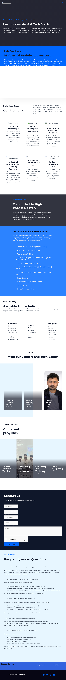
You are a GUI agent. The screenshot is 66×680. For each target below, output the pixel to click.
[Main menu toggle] (62, 3)
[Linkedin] (54, 675)
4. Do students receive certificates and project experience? (20, 618)
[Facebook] (44, 675)
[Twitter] (47, 675)
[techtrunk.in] (6, 3)
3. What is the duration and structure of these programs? (20, 598)
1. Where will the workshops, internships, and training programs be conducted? (26, 567)
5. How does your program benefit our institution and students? (22, 630)
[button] (33, 567)
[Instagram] (51, 675)
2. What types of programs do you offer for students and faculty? (22, 579)
